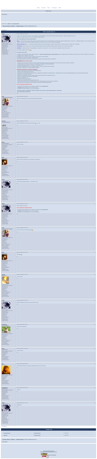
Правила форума (20, 26)
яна (2, 363)
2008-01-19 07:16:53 (24, 33)
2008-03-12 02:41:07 (24, 227)
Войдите (9, 23)
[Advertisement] (48, 18)
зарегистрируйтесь (15, 23)
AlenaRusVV (4, 324)
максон (3, 274)
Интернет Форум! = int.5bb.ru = (9, 26)
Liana (3, 96)
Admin (3, 33)
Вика (3, 157)
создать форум (4, 441)
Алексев (3, 120)
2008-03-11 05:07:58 (24, 203)
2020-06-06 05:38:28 (24, 363)
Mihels (3, 142)
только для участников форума (45, 54)
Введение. (5, 435)
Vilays (3, 348)
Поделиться (19, 33)
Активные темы (48, 10)
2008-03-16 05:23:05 (24, 252)
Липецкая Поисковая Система (48, 450)
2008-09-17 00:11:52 (24, 274)
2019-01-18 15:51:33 (24, 348)
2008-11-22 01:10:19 (24, 300)
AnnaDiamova (5, 387)
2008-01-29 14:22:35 (24, 157)
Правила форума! (7, 433)
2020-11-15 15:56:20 (24, 387)
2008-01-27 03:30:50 (24, 142)
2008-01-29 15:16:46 (24, 179)
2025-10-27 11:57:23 (24, 402)
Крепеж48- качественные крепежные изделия (48, 451)
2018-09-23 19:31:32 (24, 324)
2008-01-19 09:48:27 (24, 96)
